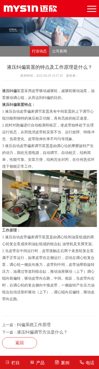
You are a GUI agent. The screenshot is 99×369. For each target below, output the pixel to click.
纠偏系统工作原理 (34, 324)
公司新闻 (59, 51)
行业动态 (39, 51)
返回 (19, 342)
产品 (40, 363)
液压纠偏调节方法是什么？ (42, 332)
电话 (90, 363)
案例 (65, 363)
